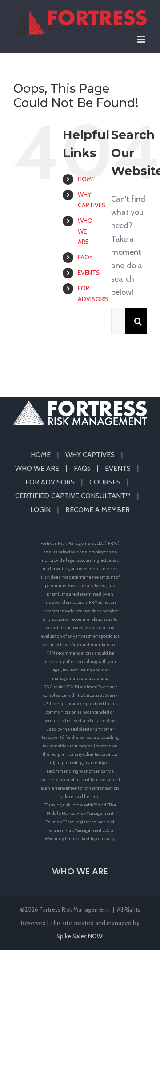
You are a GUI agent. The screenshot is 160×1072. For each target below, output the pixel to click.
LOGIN (40, 509)
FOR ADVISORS (50, 482)
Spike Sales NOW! (80, 936)
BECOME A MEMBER (97, 509)
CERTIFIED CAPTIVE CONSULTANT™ (73, 496)
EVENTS (89, 273)
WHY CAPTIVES (90, 454)
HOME (86, 179)
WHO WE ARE (85, 231)
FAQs (85, 257)
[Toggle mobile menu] (142, 39)
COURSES (104, 482)
